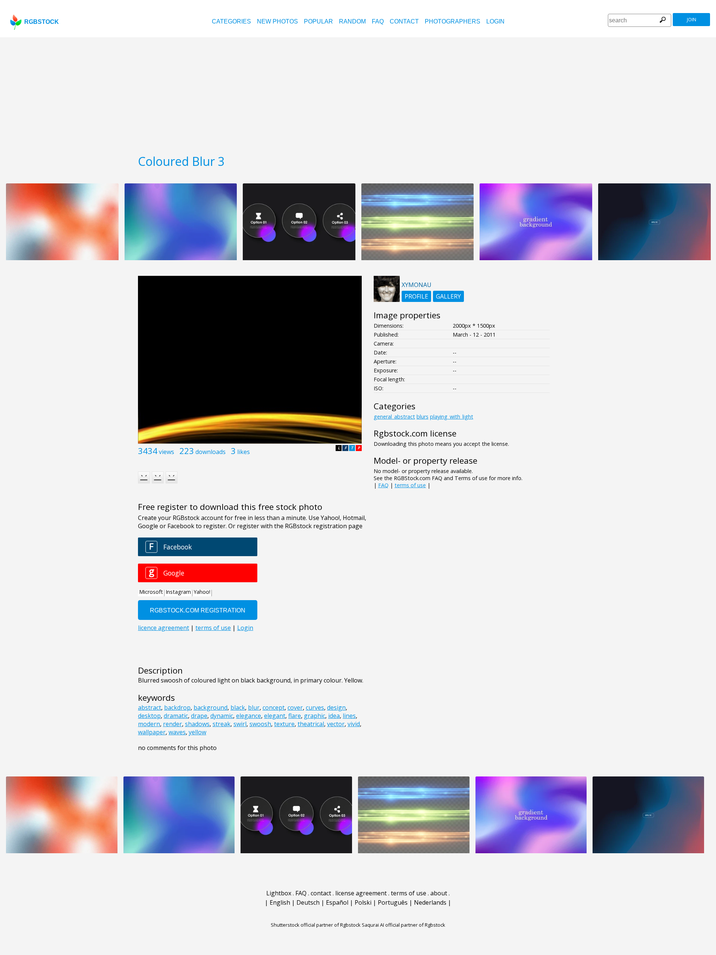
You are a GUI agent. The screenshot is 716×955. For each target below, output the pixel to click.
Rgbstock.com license (415, 433)
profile (416, 296)
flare (294, 716)
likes (243, 452)
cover (295, 707)
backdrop (177, 707)
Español (337, 902)
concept (274, 707)
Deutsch (308, 902)
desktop (149, 716)
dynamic (221, 716)
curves (315, 707)
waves (177, 732)
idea (334, 716)
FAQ (378, 21)
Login (495, 21)
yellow (197, 732)
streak (221, 724)
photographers (452, 21)
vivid (354, 724)
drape (199, 716)
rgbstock (41, 22)
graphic (314, 716)
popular (318, 21)
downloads (210, 452)
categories (231, 21)
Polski (363, 902)
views (166, 452)
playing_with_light (451, 416)
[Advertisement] (358, 93)
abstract (149, 707)
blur (254, 707)
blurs (422, 416)
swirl (239, 724)
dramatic (176, 716)
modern (149, 724)
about (438, 893)
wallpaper (152, 732)
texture (284, 724)
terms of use (410, 485)
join (691, 19)
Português (393, 902)
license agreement (361, 893)
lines (349, 716)
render (172, 724)
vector (336, 724)
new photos (277, 21)
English (280, 902)
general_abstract (394, 416)
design (336, 707)
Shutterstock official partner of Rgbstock (316, 924)
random (352, 21)
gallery (448, 296)
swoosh (260, 724)
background (210, 707)
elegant (274, 716)
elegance (248, 716)
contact (404, 21)
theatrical (311, 724)
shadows (197, 724)
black (237, 707)
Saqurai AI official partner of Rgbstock (403, 924)
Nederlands (430, 902)
